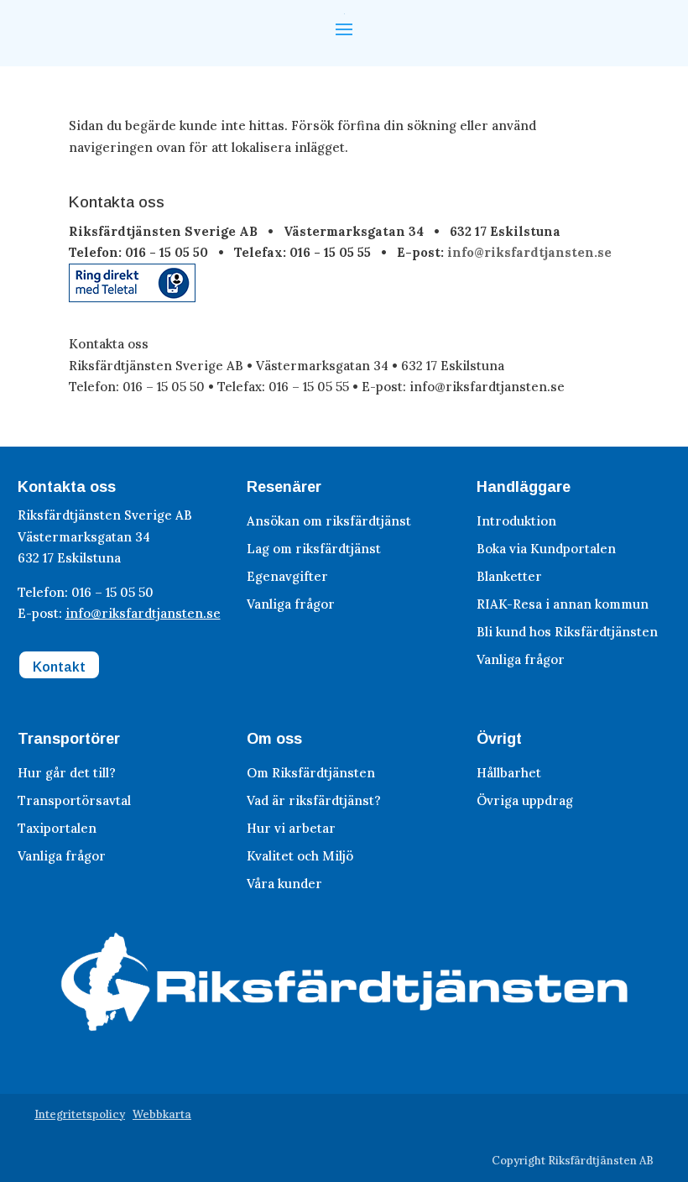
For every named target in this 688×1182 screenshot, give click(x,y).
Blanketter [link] (509, 576)
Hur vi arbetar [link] (291, 828)
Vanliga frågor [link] (291, 604)
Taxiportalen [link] (57, 828)
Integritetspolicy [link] (79, 1114)
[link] (132, 298)
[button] (344, 27)
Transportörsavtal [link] (74, 800)
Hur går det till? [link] (67, 773)
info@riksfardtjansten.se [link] (529, 252)
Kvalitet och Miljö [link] (300, 856)
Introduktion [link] (516, 521)
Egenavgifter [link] (287, 576)
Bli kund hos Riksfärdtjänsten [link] (567, 632)
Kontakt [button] (59, 667)
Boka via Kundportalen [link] (546, 549)
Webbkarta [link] (162, 1114)
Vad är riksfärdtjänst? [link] (314, 800)
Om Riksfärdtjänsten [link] (311, 773)
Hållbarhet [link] (509, 773)
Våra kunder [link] (284, 884)
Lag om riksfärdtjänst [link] (314, 549)
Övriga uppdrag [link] (525, 800)
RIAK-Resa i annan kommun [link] (563, 604)
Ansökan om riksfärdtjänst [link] (329, 521)
